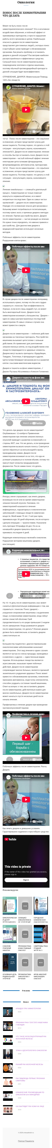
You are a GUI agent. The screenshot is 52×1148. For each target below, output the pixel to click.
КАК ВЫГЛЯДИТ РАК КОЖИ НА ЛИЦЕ (30, 1106)
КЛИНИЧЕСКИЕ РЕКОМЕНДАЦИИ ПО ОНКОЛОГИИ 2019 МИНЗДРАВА (30, 1093)
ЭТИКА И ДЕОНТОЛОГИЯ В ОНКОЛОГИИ (31, 1050)
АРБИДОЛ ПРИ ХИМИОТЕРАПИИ (28, 1008)
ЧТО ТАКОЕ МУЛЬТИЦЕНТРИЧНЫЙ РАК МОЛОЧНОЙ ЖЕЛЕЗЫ (31, 1037)
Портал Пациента (26, 1141)
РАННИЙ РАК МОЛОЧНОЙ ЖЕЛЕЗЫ (29, 1064)
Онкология (26, 2)
